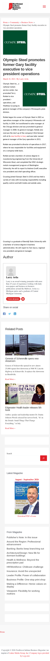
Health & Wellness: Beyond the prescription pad (23, 561)
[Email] (23, 299)
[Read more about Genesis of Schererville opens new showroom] (25, 344)
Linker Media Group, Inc (18, 653)
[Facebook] (4, 313)
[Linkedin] (15, 313)
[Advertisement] (25, 213)
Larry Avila (12, 277)
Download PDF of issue (27, 516)
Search (9, 453)
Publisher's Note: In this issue (22, 537)
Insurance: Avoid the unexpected (24, 571)
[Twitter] (9, 313)
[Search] (43, 458)
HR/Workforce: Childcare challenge (25, 567)
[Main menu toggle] (44, 6)
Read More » (10, 379)
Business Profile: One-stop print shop (26, 579)
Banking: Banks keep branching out (25, 548)
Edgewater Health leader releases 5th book (23, 408)
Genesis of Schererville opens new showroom (21, 359)
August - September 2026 (27, 479)
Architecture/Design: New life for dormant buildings (23, 554)
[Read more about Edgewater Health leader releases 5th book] (25, 393)
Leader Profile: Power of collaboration (26, 575)
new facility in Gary (18, 136)
